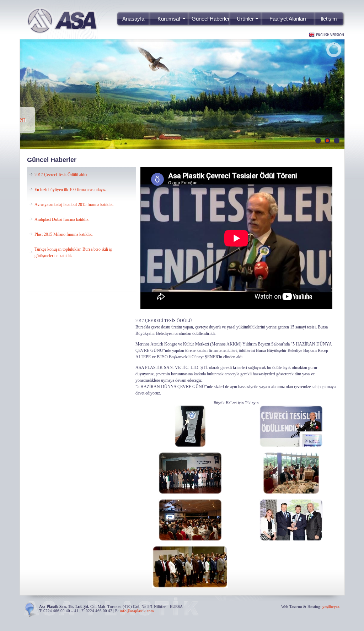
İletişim (329, 19)
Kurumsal (168, 19)
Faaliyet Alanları (287, 19)
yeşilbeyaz (330, 606)
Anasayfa (133, 19)
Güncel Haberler (210, 19)
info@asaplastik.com (137, 611)
